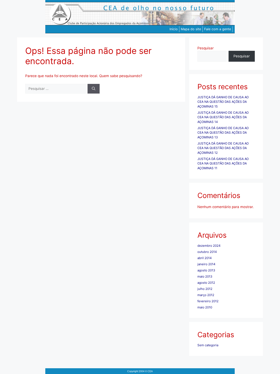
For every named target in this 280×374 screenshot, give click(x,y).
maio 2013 (204, 276)
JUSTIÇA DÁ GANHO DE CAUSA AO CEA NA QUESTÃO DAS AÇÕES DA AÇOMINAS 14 (223, 117)
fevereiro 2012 (208, 301)
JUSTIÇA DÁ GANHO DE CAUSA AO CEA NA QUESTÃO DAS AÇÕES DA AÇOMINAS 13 (223, 132)
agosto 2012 (206, 283)
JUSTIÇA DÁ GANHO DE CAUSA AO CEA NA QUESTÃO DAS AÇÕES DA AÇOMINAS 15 (223, 101)
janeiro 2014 (206, 264)
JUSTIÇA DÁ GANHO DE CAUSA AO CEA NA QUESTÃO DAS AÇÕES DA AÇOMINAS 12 (223, 148)
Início (174, 29)
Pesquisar (205, 48)
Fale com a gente (217, 29)
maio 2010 (204, 307)
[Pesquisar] (94, 89)
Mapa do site (191, 29)
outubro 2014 (207, 252)
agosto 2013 (206, 270)
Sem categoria (207, 345)
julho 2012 (204, 289)
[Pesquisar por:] (56, 89)
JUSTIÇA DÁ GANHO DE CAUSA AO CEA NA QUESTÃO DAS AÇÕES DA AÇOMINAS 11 (223, 163)
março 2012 (205, 295)
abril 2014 (204, 258)
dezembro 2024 (209, 246)
